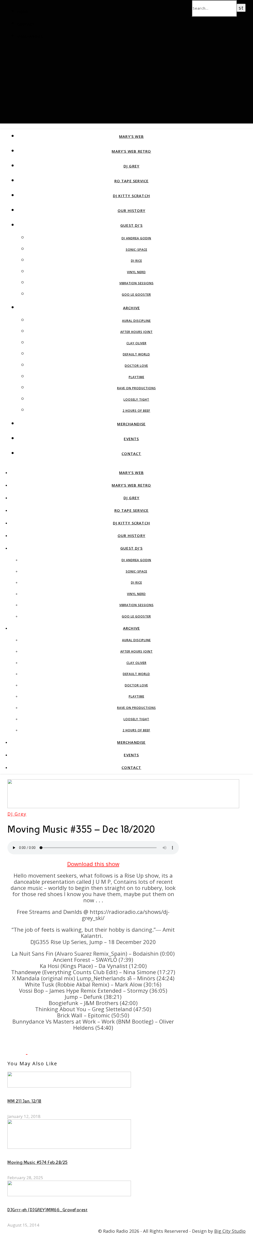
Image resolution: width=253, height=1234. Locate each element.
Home (22, 11)
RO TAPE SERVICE (131, 180)
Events (131, 438)
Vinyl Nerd (136, 272)
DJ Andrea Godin (136, 238)
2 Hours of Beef (136, 411)
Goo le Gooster (136, 294)
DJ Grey (131, 166)
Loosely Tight (136, 399)
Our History (131, 210)
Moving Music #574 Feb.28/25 (37, 1162)
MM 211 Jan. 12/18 (24, 1101)
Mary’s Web (131, 136)
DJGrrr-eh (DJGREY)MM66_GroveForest (47, 1209)
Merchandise (30, 36)
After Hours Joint (136, 332)
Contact (26, 24)
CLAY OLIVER (136, 343)
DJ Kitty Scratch (131, 195)
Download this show (93, 863)
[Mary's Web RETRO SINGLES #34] (36, 1051)
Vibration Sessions (136, 283)
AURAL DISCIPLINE (136, 321)
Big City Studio (230, 1231)
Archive (131, 307)
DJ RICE (136, 261)
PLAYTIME (136, 377)
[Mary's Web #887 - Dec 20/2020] (17, 1051)
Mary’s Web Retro (131, 151)
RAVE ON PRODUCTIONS (136, 388)
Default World (136, 354)
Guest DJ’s (131, 225)
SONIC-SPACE (136, 249)
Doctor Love (136, 366)
